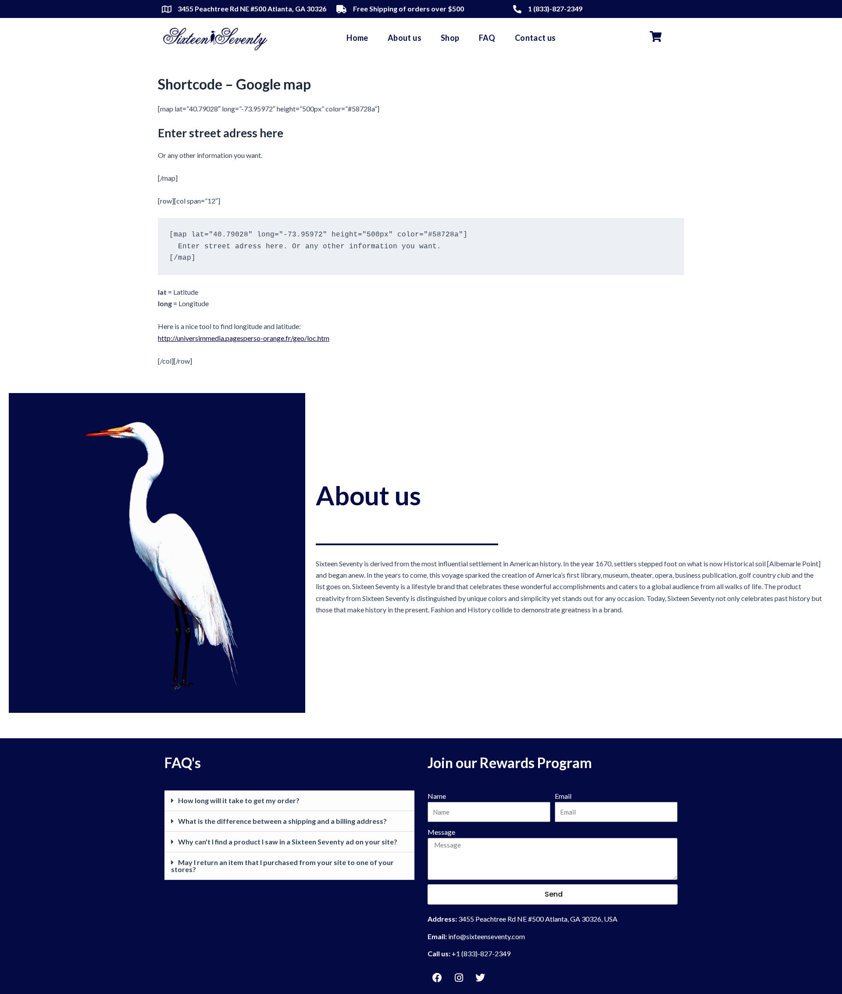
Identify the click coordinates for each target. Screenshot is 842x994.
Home (357, 38)
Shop (450, 38)
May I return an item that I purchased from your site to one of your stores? (282, 865)
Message (441, 832)
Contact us (535, 38)
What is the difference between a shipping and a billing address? (282, 821)
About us (404, 38)
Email (563, 796)
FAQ (487, 38)
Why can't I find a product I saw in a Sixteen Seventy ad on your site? (287, 841)
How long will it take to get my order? (239, 800)
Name (437, 796)
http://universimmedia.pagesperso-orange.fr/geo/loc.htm (243, 338)
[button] (289, 800)
